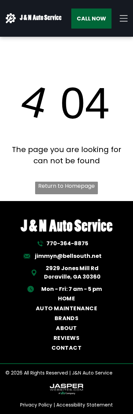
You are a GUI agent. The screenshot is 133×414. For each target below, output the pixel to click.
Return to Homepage (66, 186)
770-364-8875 (67, 243)
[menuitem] (66, 298)
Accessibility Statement (84, 404)
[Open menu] (124, 18)
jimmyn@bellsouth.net (68, 256)
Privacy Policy (36, 404)
